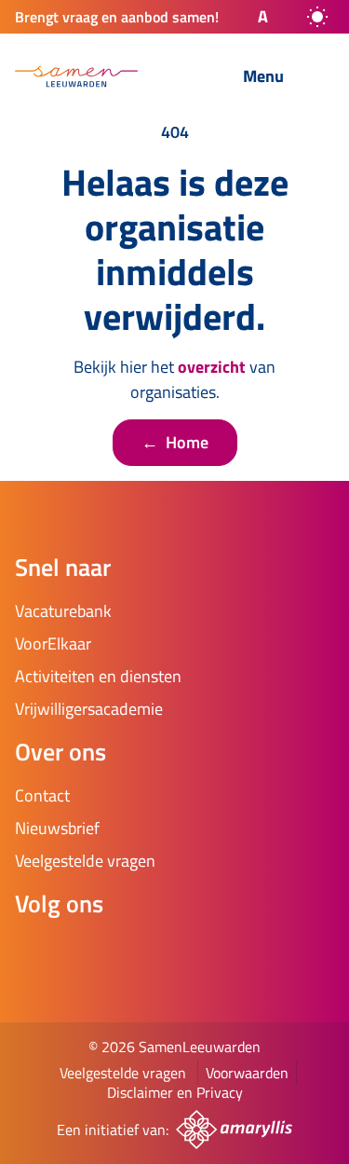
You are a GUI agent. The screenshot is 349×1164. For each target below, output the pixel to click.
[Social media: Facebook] (37, 953)
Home (174, 442)
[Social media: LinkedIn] (141, 953)
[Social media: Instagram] (89, 953)
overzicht (212, 366)
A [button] (263, 16)
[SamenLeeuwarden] (76, 76)
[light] (317, 17)
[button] (246, 17)
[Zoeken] (182, 77)
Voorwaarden (247, 1072)
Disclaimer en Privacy (175, 1092)
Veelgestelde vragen (123, 1072)
